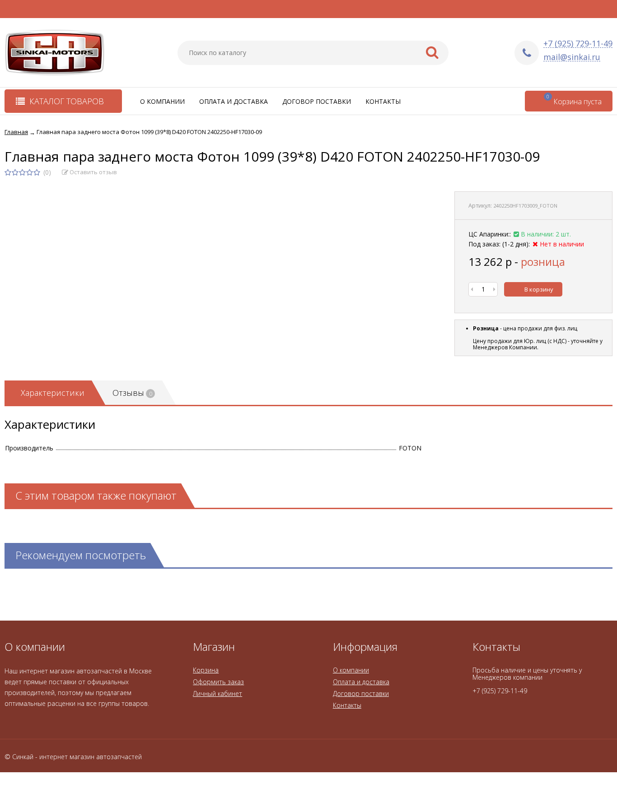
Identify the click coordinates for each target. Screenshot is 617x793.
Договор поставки (316, 101)
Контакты (383, 101)
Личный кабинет (217, 693)
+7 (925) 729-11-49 (577, 43)
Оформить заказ (218, 681)
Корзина (206, 670)
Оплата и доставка (233, 101)
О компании (162, 101)
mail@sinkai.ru (571, 57)
